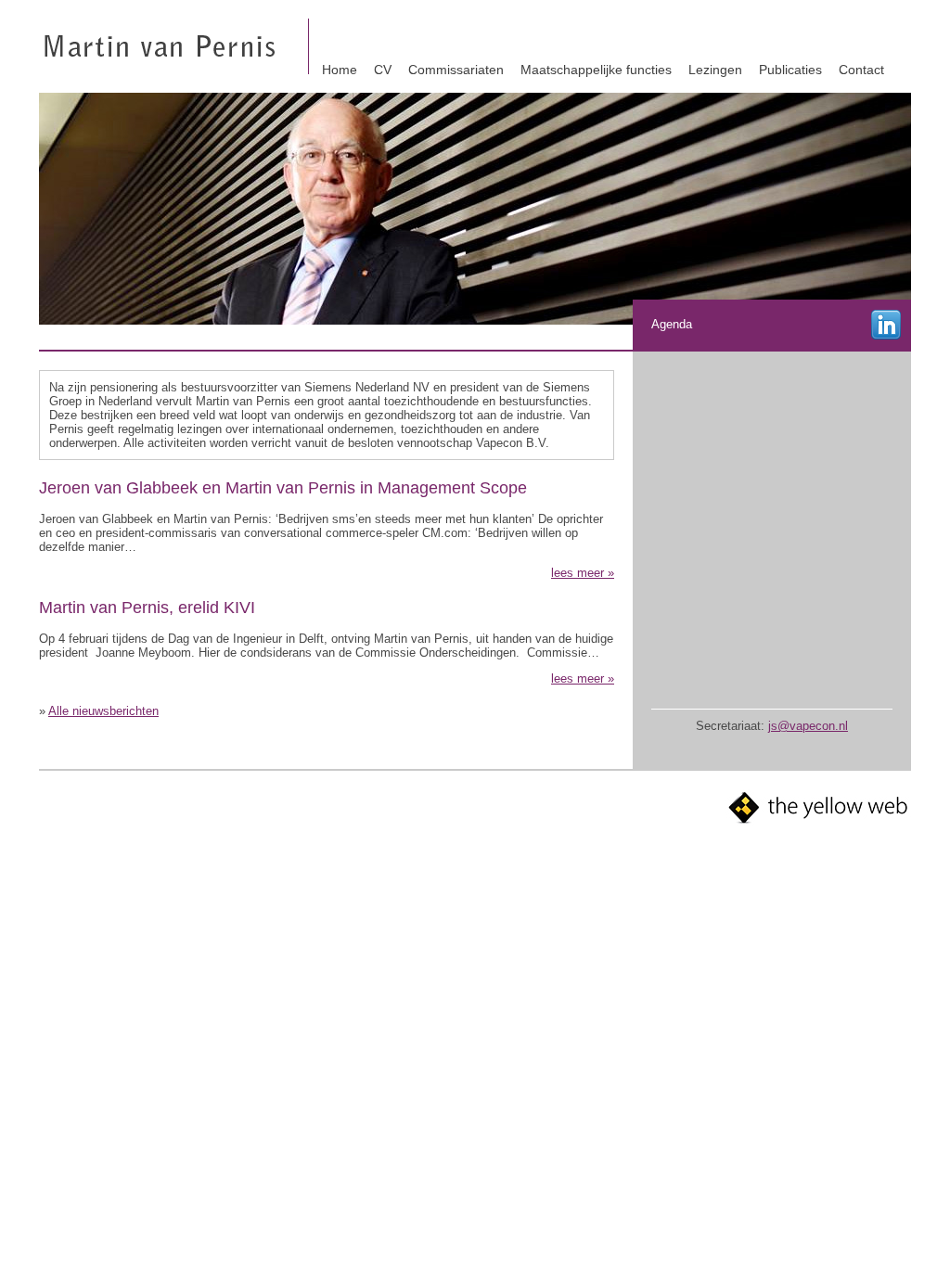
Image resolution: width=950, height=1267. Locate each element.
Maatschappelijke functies (596, 69)
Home (339, 69)
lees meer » (582, 573)
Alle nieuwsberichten (103, 711)
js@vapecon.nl (808, 726)
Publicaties (790, 69)
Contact (861, 69)
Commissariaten (456, 69)
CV (383, 69)
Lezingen (715, 69)
